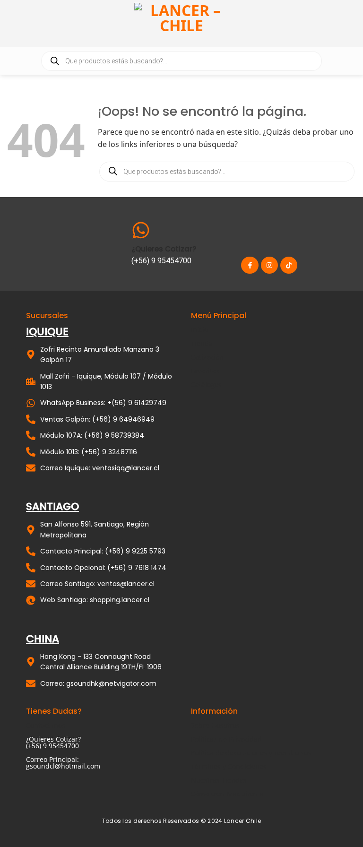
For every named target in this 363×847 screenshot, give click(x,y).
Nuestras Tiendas (219, 780)
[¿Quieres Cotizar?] (140, 230)
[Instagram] (269, 265)
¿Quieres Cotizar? (163, 249)
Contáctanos (45, 725)
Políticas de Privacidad (226, 739)
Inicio (199, 329)
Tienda (202, 343)
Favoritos (205, 370)
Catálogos (206, 384)
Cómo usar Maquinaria (227, 793)
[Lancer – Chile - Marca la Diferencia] (181, 23)
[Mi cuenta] (12, 23)
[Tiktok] (288, 265)
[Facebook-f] (249, 265)
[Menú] (350, 23)
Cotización (207, 357)
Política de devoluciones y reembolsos (251, 752)
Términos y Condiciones (229, 766)
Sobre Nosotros (215, 725)
